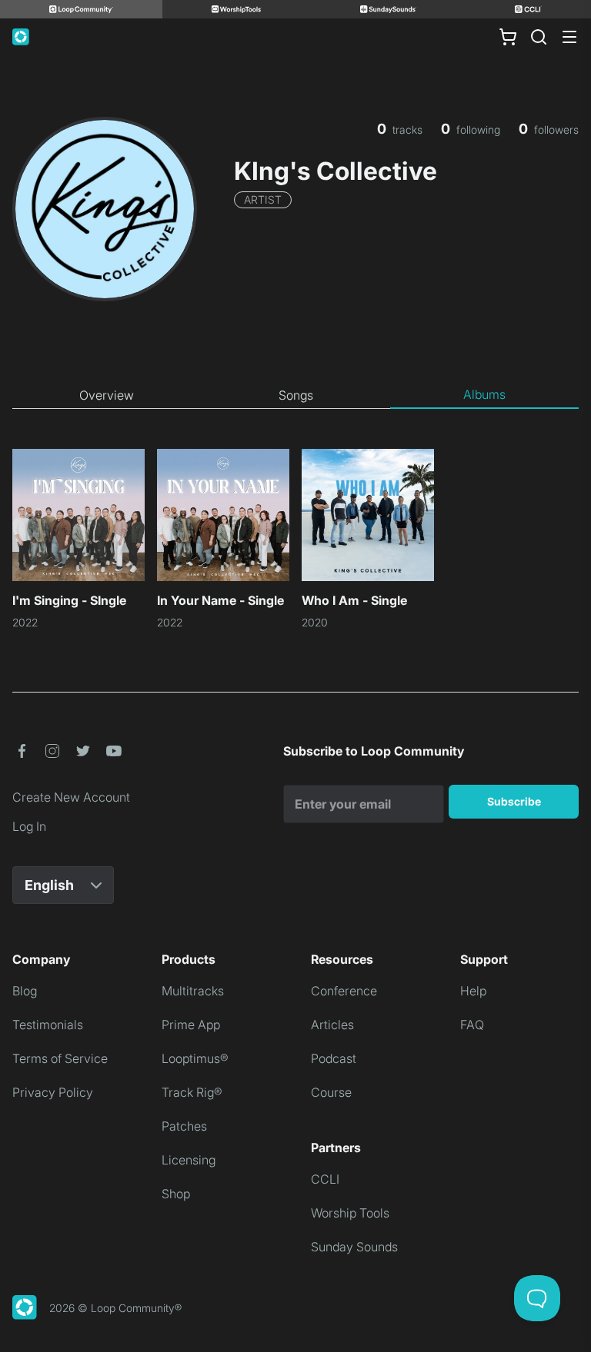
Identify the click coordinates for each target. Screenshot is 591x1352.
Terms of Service (60, 1058)
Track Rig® (192, 1092)
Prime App (191, 1024)
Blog (24, 990)
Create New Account (71, 797)
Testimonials (47, 1024)
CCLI (325, 1179)
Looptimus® (195, 1058)
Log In (29, 826)
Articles (332, 1024)
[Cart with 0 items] (508, 37)
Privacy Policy (52, 1092)
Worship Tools (350, 1213)
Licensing (188, 1160)
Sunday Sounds (354, 1246)
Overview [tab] (106, 395)
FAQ (472, 1024)
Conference (344, 990)
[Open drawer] (569, 37)
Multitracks (193, 990)
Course (331, 1092)
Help (473, 990)
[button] (21, 751)
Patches (184, 1126)
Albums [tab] (484, 394)
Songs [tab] (296, 395)
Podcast (333, 1058)
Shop (176, 1193)
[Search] (538, 37)
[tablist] (295, 395)
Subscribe (514, 801)
